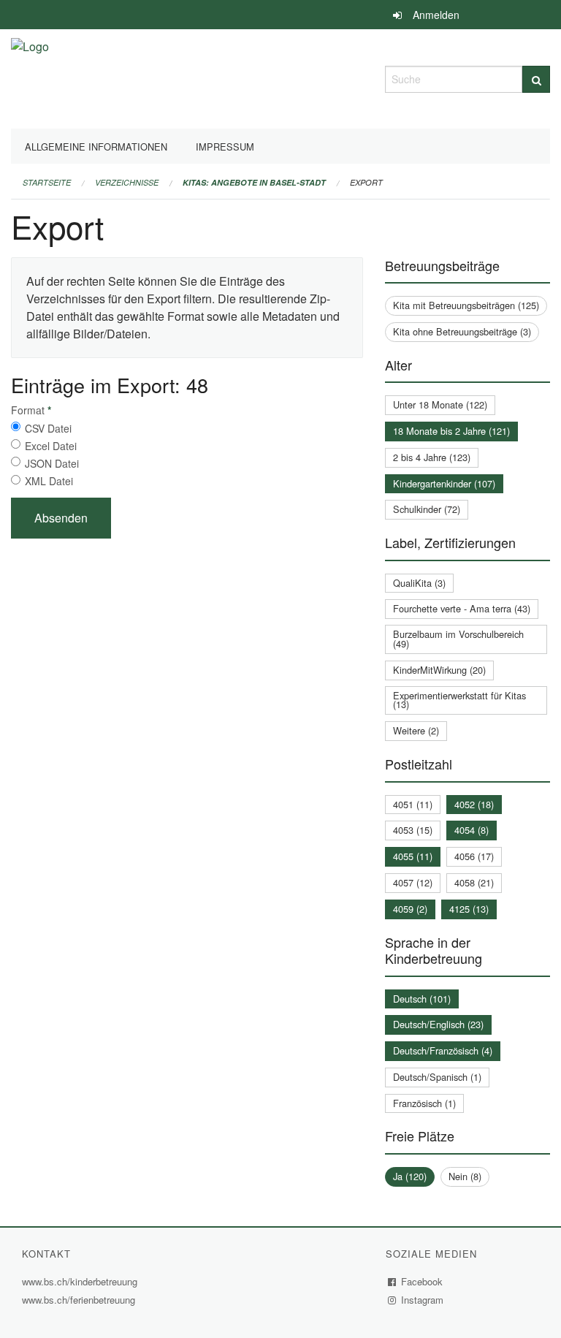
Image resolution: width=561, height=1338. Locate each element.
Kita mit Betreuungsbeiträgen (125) (466, 305)
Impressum (225, 146)
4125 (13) (469, 909)
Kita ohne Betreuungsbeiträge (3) (462, 331)
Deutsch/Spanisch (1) (437, 1077)
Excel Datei (51, 445)
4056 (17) (474, 856)
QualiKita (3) (419, 583)
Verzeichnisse (127, 182)
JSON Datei (52, 463)
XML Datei (49, 481)
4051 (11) (412, 804)
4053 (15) (412, 830)
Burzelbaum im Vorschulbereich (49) (458, 638)
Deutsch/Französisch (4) (442, 1050)
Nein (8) (465, 1176)
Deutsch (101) (422, 999)
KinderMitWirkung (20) (439, 670)
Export (366, 182)
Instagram (422, 1300)
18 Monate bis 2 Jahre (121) (451, 431)
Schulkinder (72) (426, 509)
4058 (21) (474, 882)
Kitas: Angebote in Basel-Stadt (254, 182)
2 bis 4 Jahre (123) (431, 457)
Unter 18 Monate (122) (440, 404)
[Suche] (536, 79)
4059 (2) (410, 909)
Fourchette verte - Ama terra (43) (461, 608)
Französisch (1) (424, 1103)
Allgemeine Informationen (96, 146)
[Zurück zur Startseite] (30, 77)
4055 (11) (412, 856)
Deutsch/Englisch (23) (438, 1024)
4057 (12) (412, 882)
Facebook (422, 1281)
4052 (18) (474, 804)
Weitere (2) (416, 730)
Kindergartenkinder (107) (444, 483)
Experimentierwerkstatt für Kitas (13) (459, 700)
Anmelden (436, 14)
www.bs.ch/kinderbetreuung (81, 1281)
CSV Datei (48, 428)
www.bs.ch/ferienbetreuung (78, 1300)
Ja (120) (410, 1176)
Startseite (47, 182)
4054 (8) (471, 830)
